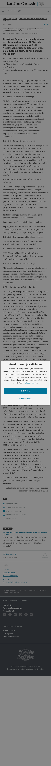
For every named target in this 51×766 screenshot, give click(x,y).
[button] (25, 399)
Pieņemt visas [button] (25, 391)
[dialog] (25, 383)
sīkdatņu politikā (31, 383)
